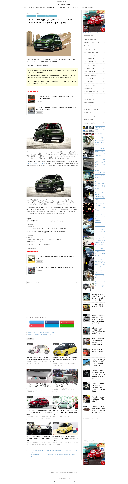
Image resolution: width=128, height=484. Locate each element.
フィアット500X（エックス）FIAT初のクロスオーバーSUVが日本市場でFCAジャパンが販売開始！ (39, 412)
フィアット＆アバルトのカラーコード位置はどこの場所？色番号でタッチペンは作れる (100, 163)
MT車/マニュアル (41, 332)
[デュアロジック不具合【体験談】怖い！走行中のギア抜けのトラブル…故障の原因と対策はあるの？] (88, 186)
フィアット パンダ (32, 334)
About (57, 472)
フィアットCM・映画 (89, 99)
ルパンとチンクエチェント (88, 7)
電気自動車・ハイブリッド (90, 46)
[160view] (39, 408)
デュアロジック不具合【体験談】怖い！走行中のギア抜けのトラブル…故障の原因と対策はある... (100, 185)
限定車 (37, 334)
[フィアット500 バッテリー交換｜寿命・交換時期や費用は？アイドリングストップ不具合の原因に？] (88, 152)
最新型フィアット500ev (29, 7)
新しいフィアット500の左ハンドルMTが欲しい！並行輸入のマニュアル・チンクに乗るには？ (38, 438)
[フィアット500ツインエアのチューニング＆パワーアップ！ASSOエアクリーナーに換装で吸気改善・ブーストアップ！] (88, 219)
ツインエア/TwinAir (89, 61)
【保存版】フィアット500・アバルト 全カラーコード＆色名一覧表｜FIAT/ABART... (100, 129)
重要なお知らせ (87, 119)
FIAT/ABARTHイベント (52, 7)
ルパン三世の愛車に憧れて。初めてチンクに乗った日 (98, 306)
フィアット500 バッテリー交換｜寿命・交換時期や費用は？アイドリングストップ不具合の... (100, 152)
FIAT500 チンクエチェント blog (64, 478)
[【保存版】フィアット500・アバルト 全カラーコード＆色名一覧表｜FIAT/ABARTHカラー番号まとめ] (88, 130)
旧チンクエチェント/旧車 (89, 52)
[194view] (65, 355)
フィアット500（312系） (90, 56)
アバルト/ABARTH (88, 49)
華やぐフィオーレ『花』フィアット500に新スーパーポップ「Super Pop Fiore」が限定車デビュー (65, 412)
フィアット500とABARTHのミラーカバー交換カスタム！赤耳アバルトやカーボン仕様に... (100, 252)
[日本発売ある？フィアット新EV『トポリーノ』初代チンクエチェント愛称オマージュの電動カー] (88, 175)
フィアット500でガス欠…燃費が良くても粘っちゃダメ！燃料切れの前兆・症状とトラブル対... (100, 263)
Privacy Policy (63, 472)
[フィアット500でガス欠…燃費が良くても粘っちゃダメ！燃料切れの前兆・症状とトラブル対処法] (88, 264)
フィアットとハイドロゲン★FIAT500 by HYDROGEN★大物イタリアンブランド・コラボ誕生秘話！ (98, 387)
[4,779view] (39, 382)
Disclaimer (69, 472)
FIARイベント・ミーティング (91, 42)
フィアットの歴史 (88, 102)
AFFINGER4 (77, 481)
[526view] (65, 434)
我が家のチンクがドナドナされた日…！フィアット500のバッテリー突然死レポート (100, 229)
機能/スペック (88, 88)
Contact (75, 472)
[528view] (65, 408)
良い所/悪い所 (88, 81)
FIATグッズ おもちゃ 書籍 (90, 109)
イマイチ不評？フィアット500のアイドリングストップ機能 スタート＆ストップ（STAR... (100, 207)
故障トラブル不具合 (64, 7)
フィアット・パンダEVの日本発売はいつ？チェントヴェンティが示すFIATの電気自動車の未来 (39, 386)
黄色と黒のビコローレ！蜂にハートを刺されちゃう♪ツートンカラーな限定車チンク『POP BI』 (65, 359)
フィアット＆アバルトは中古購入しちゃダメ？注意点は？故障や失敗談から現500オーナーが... (100, 241)
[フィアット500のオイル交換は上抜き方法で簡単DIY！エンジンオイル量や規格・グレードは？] (88, 275)
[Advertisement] (52, 301)
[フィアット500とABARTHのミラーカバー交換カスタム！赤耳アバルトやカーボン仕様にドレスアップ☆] (88, 252)
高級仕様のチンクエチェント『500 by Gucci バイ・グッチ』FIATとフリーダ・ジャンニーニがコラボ (98, 374)
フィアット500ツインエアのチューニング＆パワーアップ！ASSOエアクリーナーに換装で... (100, 218)
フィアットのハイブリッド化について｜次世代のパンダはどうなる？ (54, 267)
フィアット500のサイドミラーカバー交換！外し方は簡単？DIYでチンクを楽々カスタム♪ (100, 141)
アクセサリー (88, 78)
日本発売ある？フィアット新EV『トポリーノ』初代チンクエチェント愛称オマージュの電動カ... (100, 174)
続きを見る (39, 101)
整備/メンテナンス (89, 71)
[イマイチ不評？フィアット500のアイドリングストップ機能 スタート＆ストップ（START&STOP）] (88, 208)
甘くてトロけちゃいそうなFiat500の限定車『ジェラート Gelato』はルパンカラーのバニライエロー (65, 438)
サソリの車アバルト (40, 7)
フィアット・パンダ (32, 332)
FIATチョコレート (88, 112)
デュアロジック (76, 7)
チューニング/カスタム (90, 65)
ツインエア (42, 334)
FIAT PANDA (51, 334)
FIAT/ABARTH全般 (88, 116)
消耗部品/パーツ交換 (89, 75)
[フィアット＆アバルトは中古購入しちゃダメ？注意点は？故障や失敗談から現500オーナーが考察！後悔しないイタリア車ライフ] (88, 241)
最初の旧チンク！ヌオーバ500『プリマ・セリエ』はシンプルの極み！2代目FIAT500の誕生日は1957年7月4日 (98, 319)
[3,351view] (39, 434)
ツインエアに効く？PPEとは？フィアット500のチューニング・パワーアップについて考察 (100, 196)
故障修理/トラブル (89, 68)
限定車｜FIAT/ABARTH (50, 332)
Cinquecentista (64, 4)
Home (52, 472)
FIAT (46, 334)
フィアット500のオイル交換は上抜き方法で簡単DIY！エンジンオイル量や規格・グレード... (100, 274)
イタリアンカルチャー (89, 39)
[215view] (39, 355)
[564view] (65, 382)
